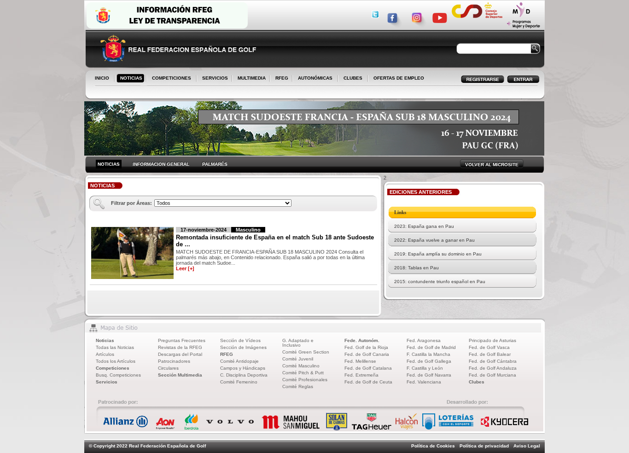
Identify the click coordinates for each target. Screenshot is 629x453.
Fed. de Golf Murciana (492, 375)
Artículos (105, 354)
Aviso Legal (526, 445)
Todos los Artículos (115, 361)
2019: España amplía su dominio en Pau (438, 253)
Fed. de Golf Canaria (366, 354)
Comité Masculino (301, 365)
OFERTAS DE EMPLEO (398, 78)
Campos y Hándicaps (242, 368)
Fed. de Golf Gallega (429, 361)
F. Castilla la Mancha (428, 354)
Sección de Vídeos (240, 340)
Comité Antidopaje (239, 361)
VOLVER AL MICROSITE (491, 164)
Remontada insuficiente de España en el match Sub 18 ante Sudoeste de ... (275, 241)
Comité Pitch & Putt (303, 372)
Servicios (106, 381)
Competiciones (112, 368)
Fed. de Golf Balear (490, 354)
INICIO (102, 78)
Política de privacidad (484, 445)
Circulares (168, 368)
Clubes (476, 381)
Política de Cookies (433, 445)
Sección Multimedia (180, 375)
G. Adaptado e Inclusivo (298, 343)
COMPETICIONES (171, 78)
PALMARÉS (214, 164)
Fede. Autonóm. (361, 340)
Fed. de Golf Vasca (489, 347)
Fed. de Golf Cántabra (493, 361)
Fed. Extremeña (361, 375)
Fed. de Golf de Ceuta (368, 381)
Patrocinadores (174, 361)
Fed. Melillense (360, 361)
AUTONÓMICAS (315, 78)
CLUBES (353, 78)
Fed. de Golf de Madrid (431, 347)
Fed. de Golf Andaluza (493, 368)
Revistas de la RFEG (180, 347)
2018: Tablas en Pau (416, 267)
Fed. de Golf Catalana (368, 368)
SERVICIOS (213, 79)
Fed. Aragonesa (424, 340)
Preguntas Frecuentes (181, 340)
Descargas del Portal (180, 354)
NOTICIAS (129, 79)
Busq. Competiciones (118, 375)
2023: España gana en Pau (424, 226)
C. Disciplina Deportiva (244, 375)
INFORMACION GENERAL (161, 164)
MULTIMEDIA (250, 79)
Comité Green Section (305, 351)
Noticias (105, 340)
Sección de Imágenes (243, 347)
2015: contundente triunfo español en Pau (439, 281)
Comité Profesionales (304, 379)
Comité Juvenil (297, 358)
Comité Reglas (297, 386)
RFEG (280, 79)
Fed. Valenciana (424, 381)
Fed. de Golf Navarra (429, 375)
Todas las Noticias (115, 347)
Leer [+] (185, 268)
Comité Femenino (238, 381)
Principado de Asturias (492, 340)
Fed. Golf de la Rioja (366, 347)
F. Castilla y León (425, 368)
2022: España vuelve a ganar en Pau (434, 240)
